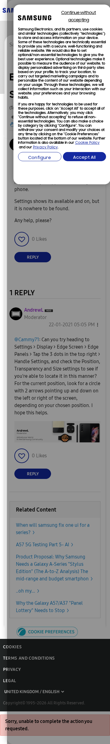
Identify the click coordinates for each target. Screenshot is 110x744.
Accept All (84, 157)
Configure (39, 158)
